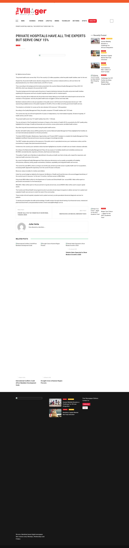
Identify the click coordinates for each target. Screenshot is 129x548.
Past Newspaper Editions (90, 398)
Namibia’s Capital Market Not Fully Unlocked (106, 57)
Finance (103, 50)
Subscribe (86, 404)
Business (32, 21)
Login (85, 407)
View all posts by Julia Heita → (37, 227)
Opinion (40, 21)
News (23, 21)
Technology (66, 21)
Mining (57, 21)
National (104, 52)
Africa (103, 38)
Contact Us (85, 400)
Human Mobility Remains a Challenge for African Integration (71, 404)
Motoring (76, 21)
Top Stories (109, 38)
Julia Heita (34, 224)
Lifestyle (49, 21)
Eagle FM (92, 21)
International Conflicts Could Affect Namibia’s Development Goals (26, 383)
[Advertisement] (81, 11)
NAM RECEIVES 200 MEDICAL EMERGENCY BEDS (72, 214)
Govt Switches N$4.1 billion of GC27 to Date (106, 70)
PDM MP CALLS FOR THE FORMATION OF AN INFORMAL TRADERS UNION (33, 214)
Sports (84, 21)
